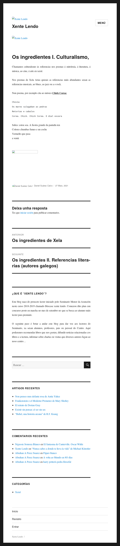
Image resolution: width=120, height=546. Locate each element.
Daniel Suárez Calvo (43, 185)
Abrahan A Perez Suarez (27, 453)
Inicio (15, 511)
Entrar (15, 526)
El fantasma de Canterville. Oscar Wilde (63, 444)
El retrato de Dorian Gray (27, 405)
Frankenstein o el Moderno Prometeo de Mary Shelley (42, 400)
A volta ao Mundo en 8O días (57, 457)
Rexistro (16, 519)
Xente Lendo (25, 26)
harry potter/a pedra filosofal (57, 461)
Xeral (18, 492)
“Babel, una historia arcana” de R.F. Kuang (36, 414)
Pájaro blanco (50, 453)
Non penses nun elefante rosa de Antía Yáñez (37, 396)
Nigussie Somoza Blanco (27, 444)
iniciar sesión (26, 212)
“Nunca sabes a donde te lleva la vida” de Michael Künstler (61, 448)
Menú (102, 23)
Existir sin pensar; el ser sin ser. (30, 409)
